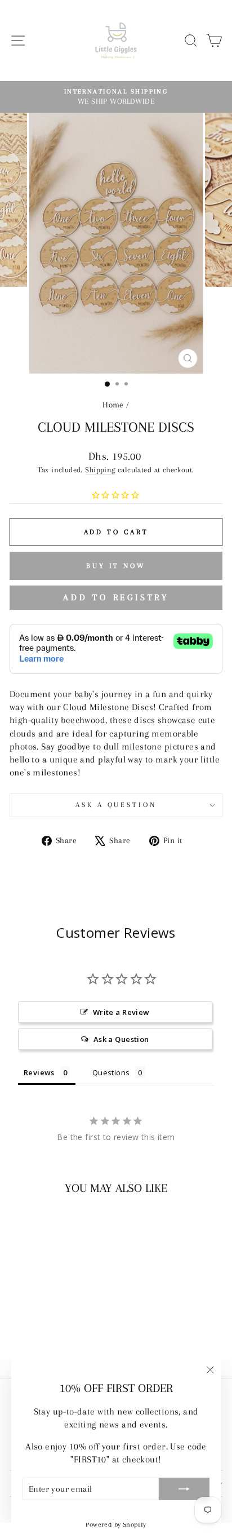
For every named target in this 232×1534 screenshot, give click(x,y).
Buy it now (116, 566)
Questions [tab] (111, 1072)
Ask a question (116, 805)
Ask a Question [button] (121, 1039)
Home (113, 404)
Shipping (100, 469)
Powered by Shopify (116, 1524)
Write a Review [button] (121, 1012)
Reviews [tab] (39, 1072)
